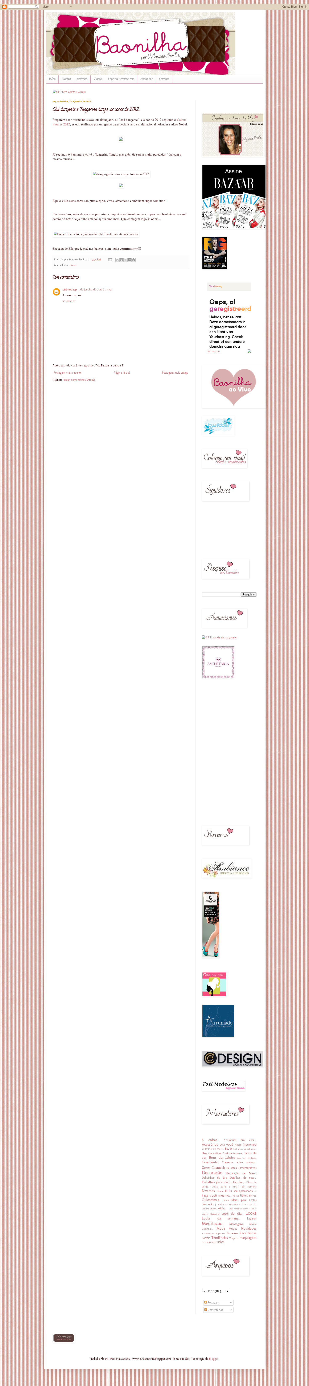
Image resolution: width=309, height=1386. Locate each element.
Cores (73, 265)
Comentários (215, 1310)
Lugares (251, 1218)
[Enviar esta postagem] (110, 259)
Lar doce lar (249, 1204)
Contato (164, 79)
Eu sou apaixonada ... (242, 1191)
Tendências (219, 1238)
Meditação (212, 1223)
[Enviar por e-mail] (117, 260)
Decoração (212, 1173)
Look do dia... (232, 1213)
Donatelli (222, 1191)
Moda (221, 1228)
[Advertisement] (214, 749)
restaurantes (209, 1242)
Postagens (213, 1302)
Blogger (213, 1359)
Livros (213, 1208)
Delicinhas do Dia (214, 1178)
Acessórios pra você (217, 1144)
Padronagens (208, 1233)
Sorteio (206, 1238)
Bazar (228, 1148)
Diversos (208, 1191)
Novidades (248, 1228)
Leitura (205, 1208)
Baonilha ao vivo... (213, 1148)
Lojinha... (222, 1208)
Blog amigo (208, 1153)
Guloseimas (210, 1200)
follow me (213, 351)
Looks (251, 1213)
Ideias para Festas (243, 1200)
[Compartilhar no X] (125, 260)
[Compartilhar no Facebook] (129, 260)
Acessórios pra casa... (240, 1140)
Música (233, 1228)
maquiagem (247, 1238)
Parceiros (232, 1233)
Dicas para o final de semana (234, 1186)
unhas (220, 1242)
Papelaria (220, 1233)
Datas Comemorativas (243, 1168)
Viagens (233, 1238)
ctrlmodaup (70, 289)
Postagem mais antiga (175, 372)
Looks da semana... (221, 1218)
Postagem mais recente (68, 372)
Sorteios (82, 79)
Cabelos (230, 1158)
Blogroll (66, 79)
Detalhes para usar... (217, 1182)
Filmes (244, 1195)
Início (52, 79)
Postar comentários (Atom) (79, 380)
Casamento (210, 1162)
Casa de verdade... (246, 1157)
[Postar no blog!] (121, 260)
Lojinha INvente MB (121, 79)
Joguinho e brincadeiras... (228, 1204)
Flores (252, 1195)
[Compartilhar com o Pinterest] (133, 260)
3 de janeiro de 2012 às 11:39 (94, 289)
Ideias (225, 1200)
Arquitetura (249, 1144)
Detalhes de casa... (243, 1178)
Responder (69, 301)
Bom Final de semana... (230, 1153)
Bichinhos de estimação (244, 1148)
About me (146, 79)
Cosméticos (220, 1167)
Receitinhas (248, 1233)
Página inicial (122, 372)
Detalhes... (239, 1182)
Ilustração (207, 1204)
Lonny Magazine (210, 1213)
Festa (236, 1195)
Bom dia (215, 1157)
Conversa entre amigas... (239, 1162)
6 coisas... (210, 1140)
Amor (238, 1144)
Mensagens (236, 1224)
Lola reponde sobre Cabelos (243, 1208)
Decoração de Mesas (241, 1173)
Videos (98, 79)
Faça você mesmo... (216, 1195)
